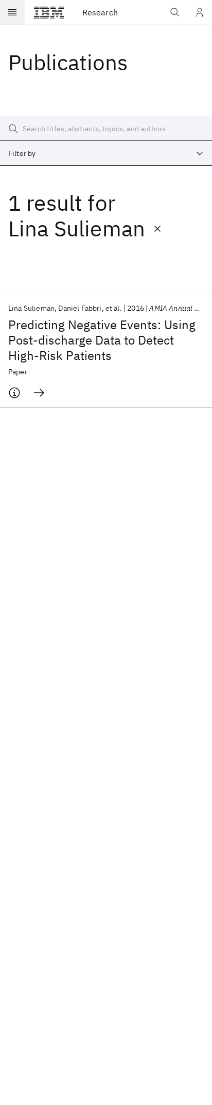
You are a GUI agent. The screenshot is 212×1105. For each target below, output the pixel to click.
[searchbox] (106, 128)
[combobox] (106, 153)
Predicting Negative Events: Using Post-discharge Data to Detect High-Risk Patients (102, 340)
